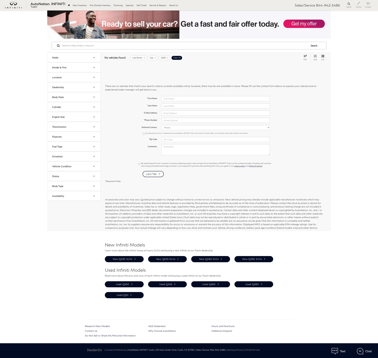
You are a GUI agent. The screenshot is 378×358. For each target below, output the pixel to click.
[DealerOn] (94, 349)
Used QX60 (209, 284)
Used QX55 (165, 284)
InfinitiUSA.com (252, 350)
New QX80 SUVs (252, 259)
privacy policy (239, 166)
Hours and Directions (223, 326)
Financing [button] (118, 5)
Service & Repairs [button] (157, 5)
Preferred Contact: (149, 127)
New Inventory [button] (80, 5)
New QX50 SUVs (122, 259)
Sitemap (231, 350)
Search (314, 45)
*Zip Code (153, 139)
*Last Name (152, 105)
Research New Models (97, 326)
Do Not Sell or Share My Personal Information (110, 335)
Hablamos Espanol (221, 330)
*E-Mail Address (150, 113)
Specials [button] (129, 5)
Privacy (239, 350)
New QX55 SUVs (165, 259)
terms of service (255, 166)
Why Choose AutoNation (162, 330)
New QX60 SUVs (209, 259)
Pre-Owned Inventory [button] (100, 5)
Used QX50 (122, 284)
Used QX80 (252, 284)
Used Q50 (122, 295)
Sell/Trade (141, 5)
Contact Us (91, 330)
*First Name (152, 98)
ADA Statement (157, 326)
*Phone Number (150, 120)
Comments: (152, 146)
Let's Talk (151, 174)
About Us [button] (173, 5)
